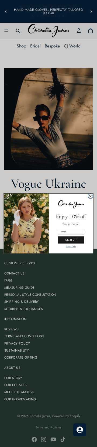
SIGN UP (70, 240)
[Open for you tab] (79, 429)
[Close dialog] (90, 196)
